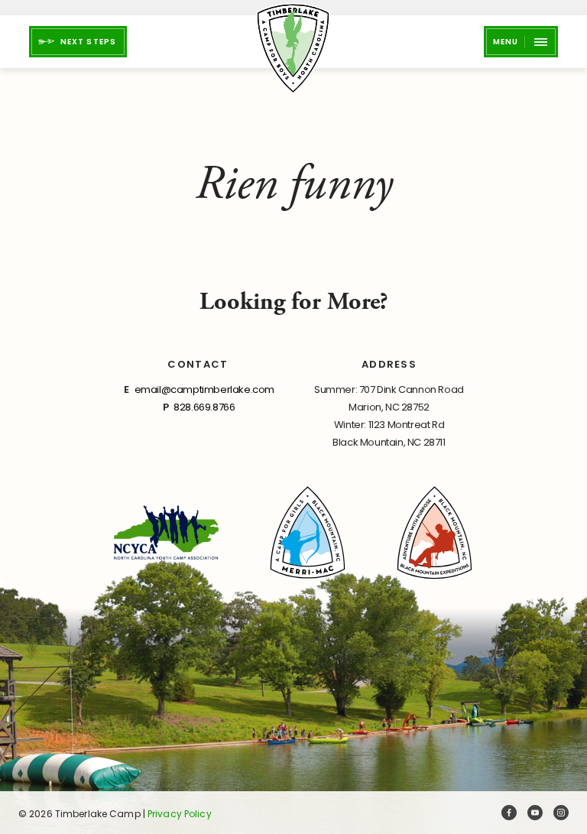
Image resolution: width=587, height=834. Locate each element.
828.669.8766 (204, 407)
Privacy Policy (180, 813)
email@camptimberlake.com (204, 389)
